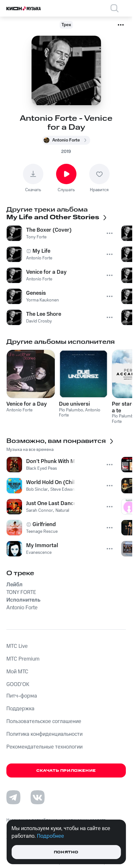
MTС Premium (23, 659)
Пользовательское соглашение (43, 721)
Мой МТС (17, 672)
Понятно (66, 852)
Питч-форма (21, 696)
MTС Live (17, 646)
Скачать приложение (66, 770)
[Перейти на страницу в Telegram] (13, 797)
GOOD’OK (17, 684)
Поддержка (20, 708)
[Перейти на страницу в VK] (38, 797)
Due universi (74, 404)
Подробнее (50, 836)
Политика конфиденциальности (44, 734)
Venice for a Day (26, 404)
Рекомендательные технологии (44, 747)
